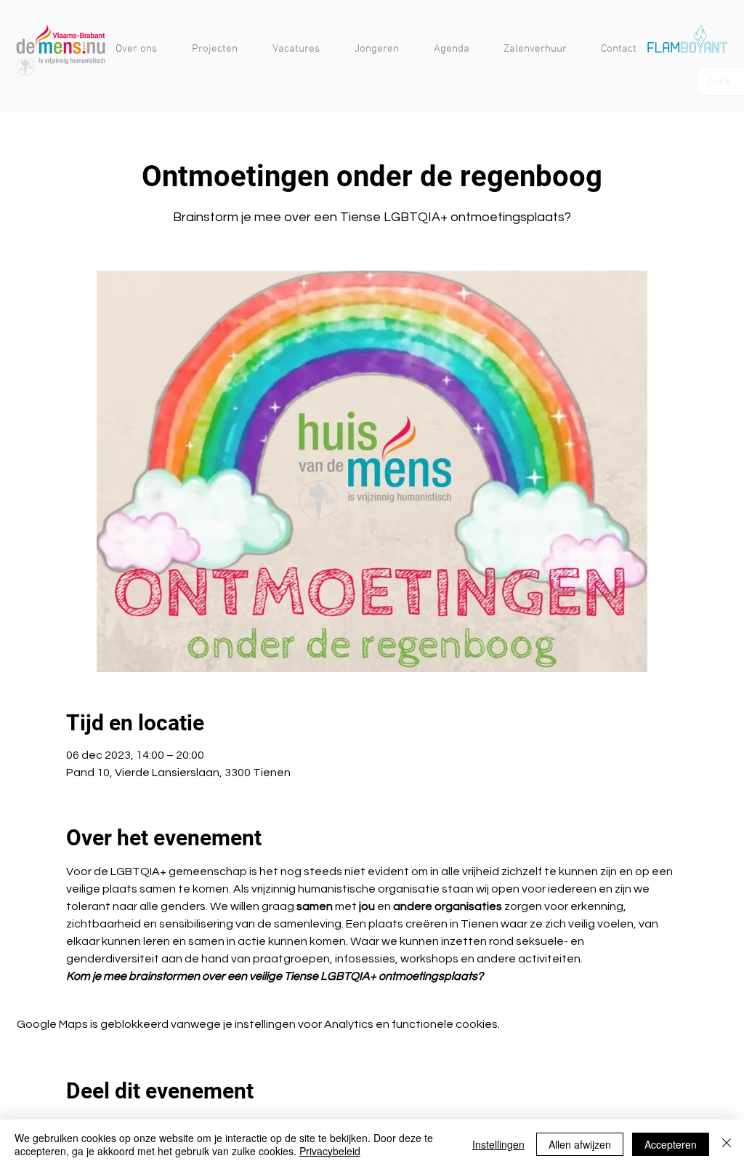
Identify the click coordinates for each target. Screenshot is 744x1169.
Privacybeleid (329, 1151)
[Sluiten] (726, 1144)
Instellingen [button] (498, 1144)
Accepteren (670, 1144)
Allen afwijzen (580, 1144)
